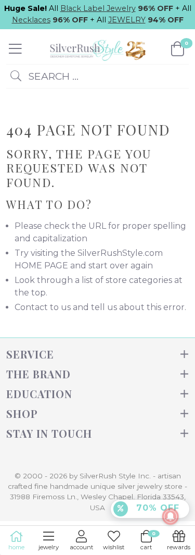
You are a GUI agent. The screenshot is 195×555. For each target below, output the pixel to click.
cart (147, 541)
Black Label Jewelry (98, 8)
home (16, 547)
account (81, 547)
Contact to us (43, 307)
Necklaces (31, 19)
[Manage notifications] (170, 516)
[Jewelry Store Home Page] (96, 49)
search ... (52, 76)
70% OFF (156, 508)
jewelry (48, 547)
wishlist (113, 547)
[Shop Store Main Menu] (15, 49)
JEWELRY (127, 19)
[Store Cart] (177, 49)
